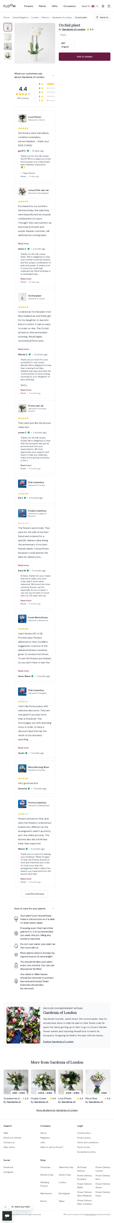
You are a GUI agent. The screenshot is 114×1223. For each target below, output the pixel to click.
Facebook (8, 1167)
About (43, 1133)
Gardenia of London (62, 17)
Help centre (9, 1147)
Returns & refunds (12, 1137)
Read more (23, 243)
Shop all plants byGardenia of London (57, 1110)
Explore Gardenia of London (58, 1041)
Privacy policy (84, 1137)
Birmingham (64, 1193)
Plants (63, 35)
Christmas (45, 1167)
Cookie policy (84, 1133)
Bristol (43, 1201)
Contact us (9, 1142)
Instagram (8, 1172)
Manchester (46, 1193)
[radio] (66, 45)
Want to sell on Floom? (51, 1147)
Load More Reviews (34, 894)
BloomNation (90, 1214)
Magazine (45, 1137)
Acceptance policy (86, 1152)
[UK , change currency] (92, 6)
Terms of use (83, 1147)
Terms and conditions (87, 1142)
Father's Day (65, 1174)
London (62, 1182)
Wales (62, 1201)
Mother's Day (46, 1174)
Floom (7, 17)
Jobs (42, 1142)
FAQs (6, 1133)
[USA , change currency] (97, 6)
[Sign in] (103, 6)
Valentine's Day (66, 1167)
